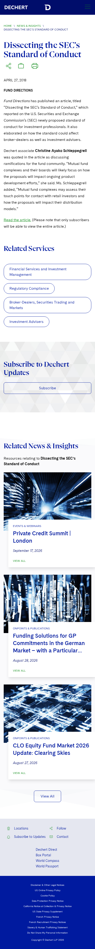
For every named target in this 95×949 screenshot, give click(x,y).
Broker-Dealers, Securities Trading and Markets (41, 305)
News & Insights (29, 25)
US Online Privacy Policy (47, 890)
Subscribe (47, 388)
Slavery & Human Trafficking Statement (47, 927)
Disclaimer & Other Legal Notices (47, 885)
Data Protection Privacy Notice (47, 900)
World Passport (47, 866)
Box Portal (43, 855)
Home (8, 25)
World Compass (47, 861)
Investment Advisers (26, 321)
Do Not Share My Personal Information (47, 932)
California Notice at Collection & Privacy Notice (47, 906)
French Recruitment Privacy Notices (47, 922)
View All (19, 560)
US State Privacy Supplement (47, 911)
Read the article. (17, 220)
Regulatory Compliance (29, 288)
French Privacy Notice (47, 916)
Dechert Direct (46, 849)
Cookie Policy (48, 895)
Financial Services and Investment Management (37, 272)
